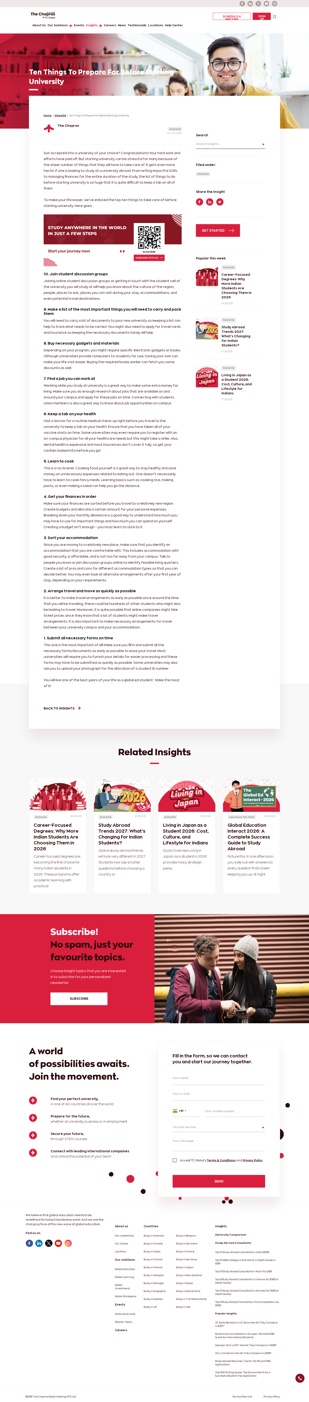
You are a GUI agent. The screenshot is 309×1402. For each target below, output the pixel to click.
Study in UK (150, 1307)
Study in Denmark (186, 1243)
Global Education (125, 1269)
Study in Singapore (155, 1291)
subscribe (79, 998)
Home (48, 115)
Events (79, 25)
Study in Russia (184, 1283)
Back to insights (59, 708)
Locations (155, 25)
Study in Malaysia (154, 1275)
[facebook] (242, 3)
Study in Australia (154, 1235)
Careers (110, 25)
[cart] (274, 16)
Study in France (185, 1251)
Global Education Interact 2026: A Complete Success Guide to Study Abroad (249, 837)
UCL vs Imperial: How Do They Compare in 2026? (243, 1353)
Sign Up (261, 17)
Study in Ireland (153, 1267)
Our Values (121, 1243)
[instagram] (275, 3)
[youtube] (267, 3)
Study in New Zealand (189, 1275)
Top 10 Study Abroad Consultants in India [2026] (242, 1252)
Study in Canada (153, 1243)
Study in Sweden (153, 1299)
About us (121, 1226)
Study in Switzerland (188, 1291)
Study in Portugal (154, 1283)
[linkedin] (250, 3)
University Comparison (230, 1234)
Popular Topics (123, 1322)
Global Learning (124, 1277)
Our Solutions (58, 25)
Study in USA (183, 1307)
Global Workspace (125, 1296)
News (122, 25)
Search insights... (208, 143)
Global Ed (60, 115)
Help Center (174, 25)
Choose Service (184, 1127)
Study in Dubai (152, 1251)
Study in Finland (153, 1259)
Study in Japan (184, 1267)
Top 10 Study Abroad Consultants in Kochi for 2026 (243, 1271)
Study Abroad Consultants (233, 1242)
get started (213, 230)
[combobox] (186, 1111)
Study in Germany (186, 1259)
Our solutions (125, 1259)
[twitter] (258, 3)
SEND (218, 1181)
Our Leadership (124, 1235)
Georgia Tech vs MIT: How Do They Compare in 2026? (245, 1345)
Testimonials (137, 25)
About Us (39, 25)
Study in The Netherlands (191, 1299)
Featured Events (125, 1314)
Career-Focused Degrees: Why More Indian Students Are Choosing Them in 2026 (56, 837)
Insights (91, 25)
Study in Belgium (186, 1235)
